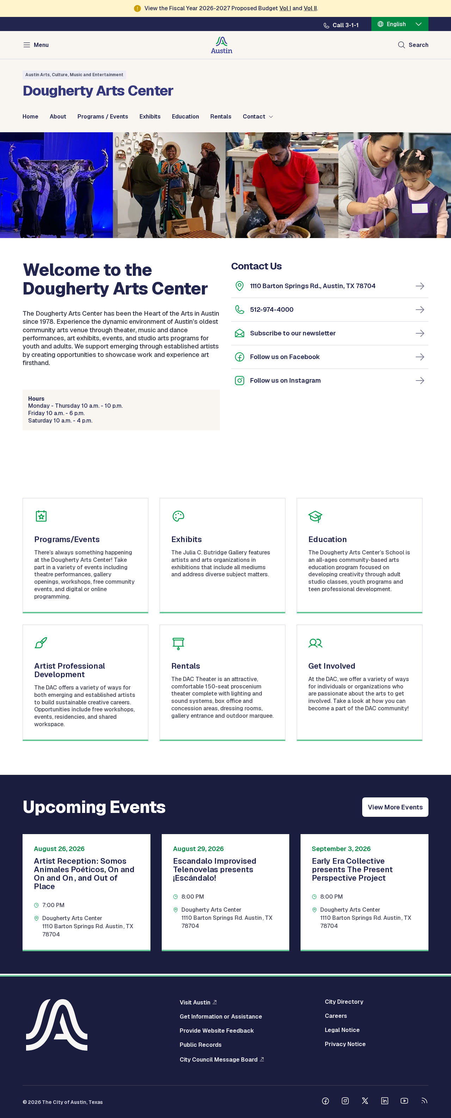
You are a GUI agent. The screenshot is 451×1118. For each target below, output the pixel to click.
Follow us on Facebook (285, 357)
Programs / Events (103, 117)
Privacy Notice (345, 1044)
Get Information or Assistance (221, 1017)
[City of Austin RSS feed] (424, 1102)
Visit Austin (195, 1002)
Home (30, 117)
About (58, 117)
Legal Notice (342, 1030)
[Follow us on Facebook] (325, 1102)
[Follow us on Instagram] (345, 1102)
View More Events (395, 807)
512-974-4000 (272, 309)
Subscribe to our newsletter (293, 333)
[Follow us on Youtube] (404, 1102)
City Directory (344, 1002)
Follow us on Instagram (285, 380)
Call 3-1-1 (346, 25)
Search (418, 45)
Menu (41, 45)
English (396, 24)
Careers (336, 1016)
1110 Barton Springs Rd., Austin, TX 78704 (313, 286)
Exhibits (150, 117)
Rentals (220, 117)
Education (185, 117)
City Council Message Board (219, 1059)
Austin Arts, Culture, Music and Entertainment (74, 75)
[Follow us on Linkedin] (385, 1102)
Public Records (201, 1045)
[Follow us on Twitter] (365, 1102)
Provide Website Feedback (217, 1031)
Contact (254, 117)
